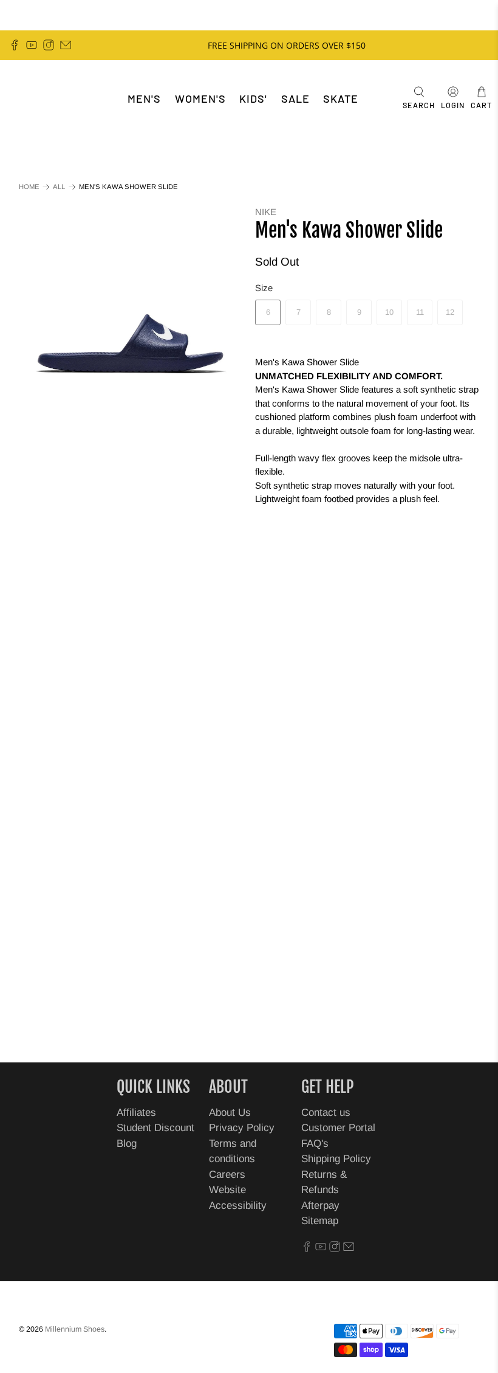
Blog (127, 1143)
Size (264, 288)
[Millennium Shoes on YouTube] (31, 45)
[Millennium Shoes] (46, 98)
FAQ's (315, 1143)
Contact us (325, 1112)
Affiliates (136, 1112)
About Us (230, 1112)
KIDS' (253, 98)
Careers (227, 1174)
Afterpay (320, 1205)
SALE (295, 98)
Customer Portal (338, 1128)
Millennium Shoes (74, 1329)
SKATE (340, 98)
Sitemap (319, 1221)
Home (29, 187)
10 (389, 312)
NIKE (265, 212)
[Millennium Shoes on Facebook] (14, 45)
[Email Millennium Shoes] (65, 45)
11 (420, 312)
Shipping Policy (336, 1159)
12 (450, 312)
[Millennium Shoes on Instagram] (48, 45)
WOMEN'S (200, 98)
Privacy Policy (242, 1128)
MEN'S (144, 98)
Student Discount (155, 1128)
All (59, 187)
